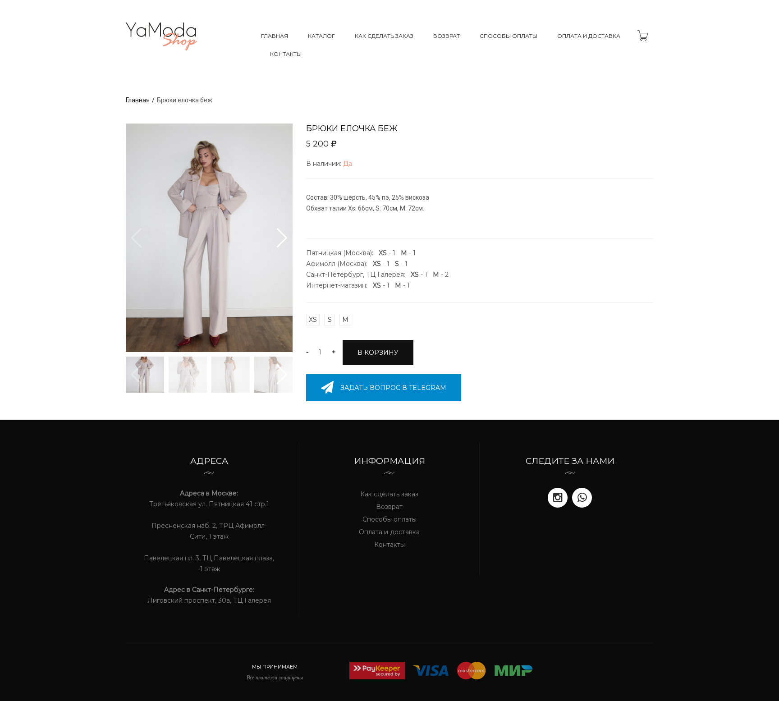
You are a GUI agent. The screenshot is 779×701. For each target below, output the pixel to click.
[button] (282, 238)
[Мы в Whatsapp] (582, 498)
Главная (274, 35)
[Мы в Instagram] (558, 498)
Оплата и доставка (588, 35)
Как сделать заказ (384, 35)
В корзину (378, 352)
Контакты (286, 53)
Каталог (321, 35)
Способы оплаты (508, 35)
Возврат (446, 35)
